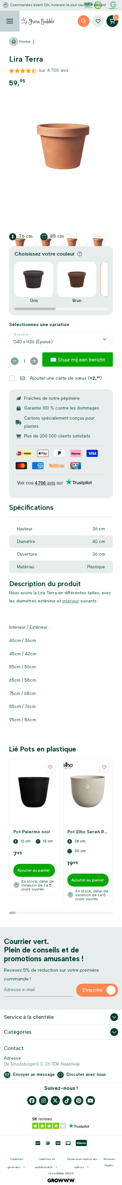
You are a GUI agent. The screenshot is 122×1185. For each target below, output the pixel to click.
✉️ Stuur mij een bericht (77, 360)
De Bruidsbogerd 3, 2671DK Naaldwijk (42, 1064)
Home (24, 41)
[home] (38, 21)
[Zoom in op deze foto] (61, 146)
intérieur (70, 601)
